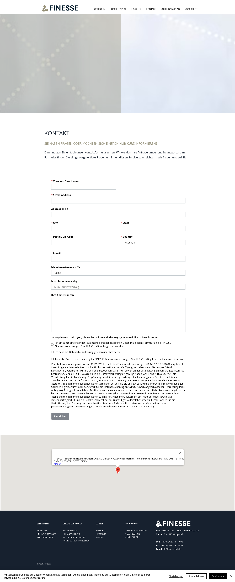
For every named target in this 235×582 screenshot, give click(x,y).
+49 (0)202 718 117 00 (172, 541)
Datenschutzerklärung (34, 577)
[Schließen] (231, 576)
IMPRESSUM (132, 537)
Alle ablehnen (196, 576)
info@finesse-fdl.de (171, 549)
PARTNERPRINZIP (45, 537)
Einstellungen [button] (176, 576)
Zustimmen (218, 576)
